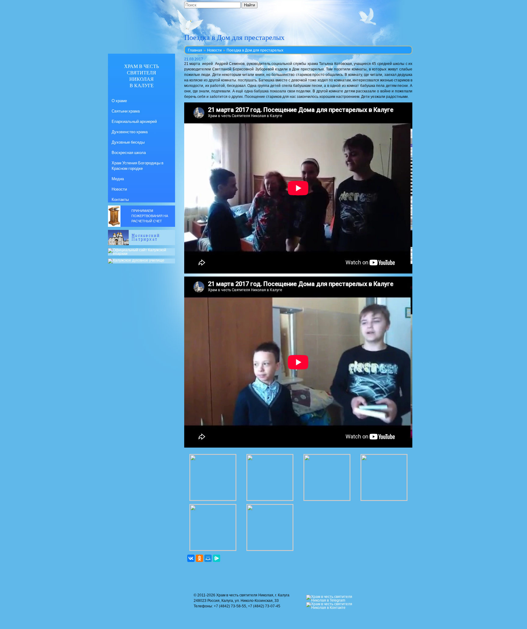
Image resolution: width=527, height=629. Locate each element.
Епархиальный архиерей (134, 121)
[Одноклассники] (199, 558)
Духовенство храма (130, 131)
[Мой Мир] (208, 558)
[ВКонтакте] (191, 558)
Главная (195, 50)
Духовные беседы (128, 142)
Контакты (120, 199)
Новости (214, 50)
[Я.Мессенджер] (216, 558)
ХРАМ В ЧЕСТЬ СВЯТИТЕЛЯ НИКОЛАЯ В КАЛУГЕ (141, 75)
